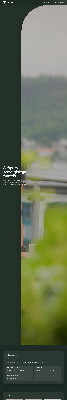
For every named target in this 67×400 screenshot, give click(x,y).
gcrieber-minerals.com (13, 378)
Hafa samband (45, 2)
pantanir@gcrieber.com (13, 375)
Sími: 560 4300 (11, 373)
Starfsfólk (53, 2)
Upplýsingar (61, 2)
